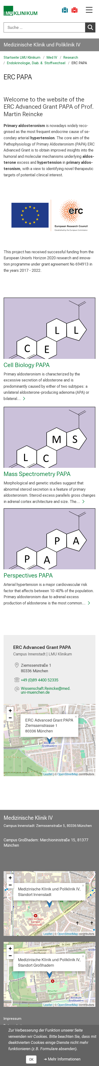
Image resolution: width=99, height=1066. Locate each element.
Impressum (12, 1019)
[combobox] (49, 27)
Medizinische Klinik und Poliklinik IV (42, 45)
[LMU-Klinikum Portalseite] (20, 11)
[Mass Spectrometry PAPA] (49, 437)
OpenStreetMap (67, 774)
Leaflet (47, 774)
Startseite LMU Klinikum (22, 58)
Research (70, 58)
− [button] (10, 718)
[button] (53, 690)
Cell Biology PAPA (27, 364)
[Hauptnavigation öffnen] (89, 10)
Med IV (52, 58)
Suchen (90, 27)
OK (31, 1059)
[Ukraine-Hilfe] (64, 10)
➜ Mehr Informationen (62, 1059)
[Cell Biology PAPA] (49, 328)
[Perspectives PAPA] (49, 539)
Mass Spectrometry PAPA (37, 473)
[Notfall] (74, 10)
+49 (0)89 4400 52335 (39, 680)
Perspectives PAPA (28, 575)
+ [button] (10, 710)
